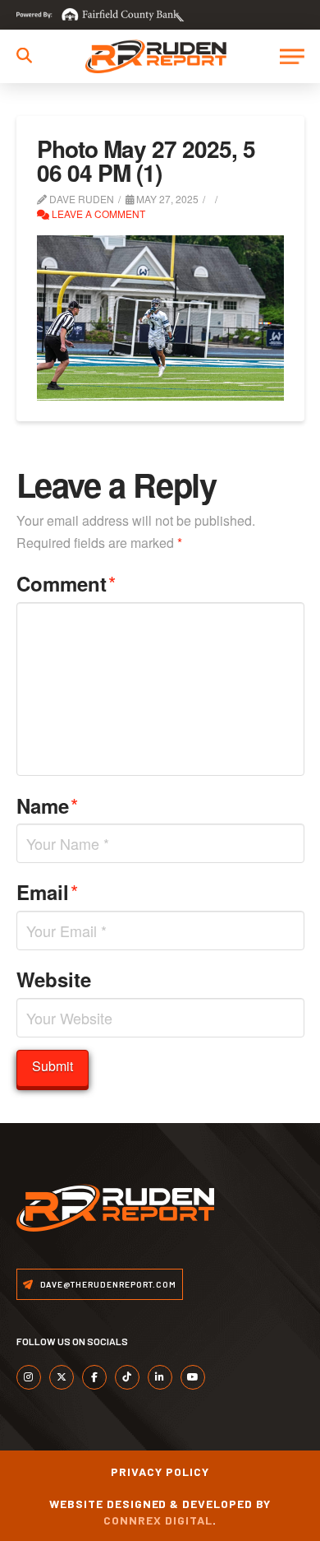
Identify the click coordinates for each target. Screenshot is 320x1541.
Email (47, 891)
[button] (24, 55)
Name (47, 805)
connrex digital (158, 1520)
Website (53, 979)
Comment (66, 583)
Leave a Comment (97, 213)
